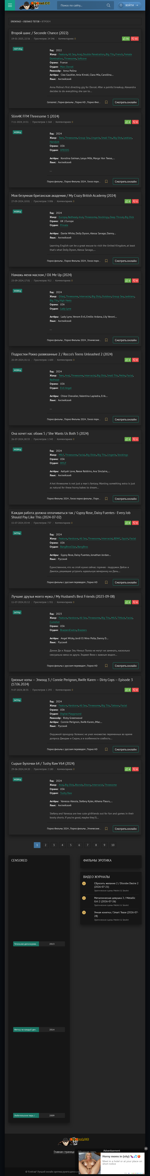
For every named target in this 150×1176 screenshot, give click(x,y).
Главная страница (64, 1152)
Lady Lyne (65, 308)
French (119, 54)
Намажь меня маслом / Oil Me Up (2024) (41, 275)
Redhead (72, 217)
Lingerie (95, 137)
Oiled (62, 296)
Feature (63, 54)
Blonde (79, 784)
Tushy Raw (66, 793)
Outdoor (106, 296)
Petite (122, 375)
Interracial (85, 296)
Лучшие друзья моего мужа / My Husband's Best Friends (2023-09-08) (63, 596)
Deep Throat (117, 217)
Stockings (103, 217)
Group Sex (84, 137)
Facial (130, 375)
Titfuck (121, 617)
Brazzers (82, 630)
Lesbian (127, 137)
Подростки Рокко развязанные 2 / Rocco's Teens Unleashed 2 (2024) (61, 354)
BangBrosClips (68, 546)
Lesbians (129, 296)
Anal (79, 54)
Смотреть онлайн (126, 102)
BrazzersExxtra (68, 630)
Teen (61, 137)
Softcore (82, 58)
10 (112, 845)
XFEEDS (64, 150)
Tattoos (115, 705)
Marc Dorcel (66, 66)
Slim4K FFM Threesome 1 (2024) (35, 116)
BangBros (82, 546)
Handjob (54, 141)
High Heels (65, 300)
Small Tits (106, 137)
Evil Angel (66, 388)
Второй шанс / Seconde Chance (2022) (39, 33)
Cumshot (55, 622)
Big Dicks (91, 454)
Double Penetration (94, 54)
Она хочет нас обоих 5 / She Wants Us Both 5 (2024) (50, 433)
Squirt (125, 538)
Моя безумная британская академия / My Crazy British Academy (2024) (63, 195)
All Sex (72, 54)
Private (64, 225)
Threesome (70, 58)
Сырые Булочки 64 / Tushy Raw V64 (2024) (42, 763)
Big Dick (117, 137)
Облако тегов (31, 21)
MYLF (63, 463)
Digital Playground (70, 713)
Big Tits (110, 54)
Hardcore (73, 538)
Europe (63, 217)
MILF (61, 454)
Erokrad (16, 21)
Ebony (87, 784)
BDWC (117, 538)
